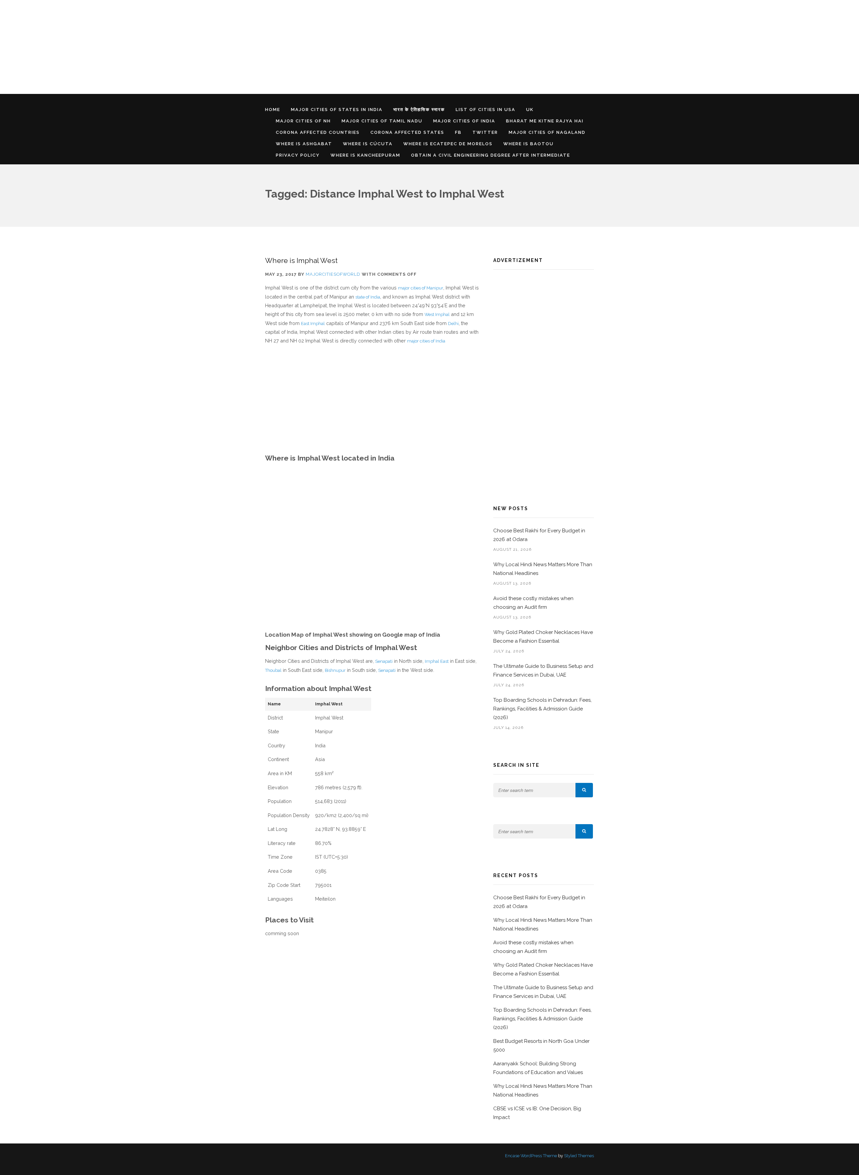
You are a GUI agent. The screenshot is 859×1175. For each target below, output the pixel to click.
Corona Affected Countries (318, 132)
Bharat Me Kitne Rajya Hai (545, 120)
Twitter (485, 132)
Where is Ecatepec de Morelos (448, 143)
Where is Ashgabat (304, 143)
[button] (584, 790)
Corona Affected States (407, 132)
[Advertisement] (201, 47)
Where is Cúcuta (368, 143)
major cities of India (426, 340)
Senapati (384, 661)
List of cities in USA (485, 109)
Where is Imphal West (301, 260)
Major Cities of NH (303, 120)
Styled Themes (579, 1155)
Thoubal (273, 670)
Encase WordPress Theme (531, 1155)
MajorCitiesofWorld (333, 274)
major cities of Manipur (420, 287)
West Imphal (437, 314)
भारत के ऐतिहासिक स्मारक (419, 109)
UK (530, 109)
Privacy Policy (298, 155)
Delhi (453, 323)
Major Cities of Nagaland (547, 132)
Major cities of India (464, 120)
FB (458, 132)
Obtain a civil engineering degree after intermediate (490, 155)
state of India (367, 297)
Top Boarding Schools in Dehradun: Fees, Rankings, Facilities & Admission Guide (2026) (542, 708)
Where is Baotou (528, 143)
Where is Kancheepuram (365, 155)
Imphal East (437, 661)
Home (272, 109)
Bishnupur (335, 670)
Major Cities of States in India (337, 109)
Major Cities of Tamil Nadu (382, 120)
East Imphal (313, 323)
